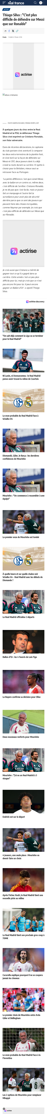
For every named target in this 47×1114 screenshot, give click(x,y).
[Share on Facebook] (9, 31)
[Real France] (17, 3)
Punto (4, 37)
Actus (6, 9)
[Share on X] (13, 31)
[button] (5, 3)
